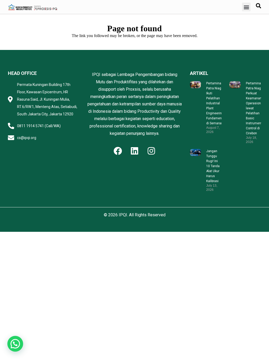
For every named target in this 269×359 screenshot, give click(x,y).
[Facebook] (117, 150)
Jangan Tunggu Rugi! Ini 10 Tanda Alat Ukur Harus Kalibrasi (213, 166)
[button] (246, 7)
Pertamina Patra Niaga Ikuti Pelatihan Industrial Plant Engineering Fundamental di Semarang (215, 103)
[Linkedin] (134, 150)
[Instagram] (151, 150)
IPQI (123, 214)
